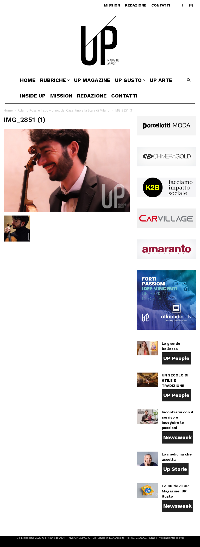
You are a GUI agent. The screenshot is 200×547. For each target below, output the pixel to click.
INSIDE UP (33, 96)
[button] (188, 80)
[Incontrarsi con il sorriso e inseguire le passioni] (147, 416)
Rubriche (53, 80)
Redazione (135, 5)
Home (27, 80)
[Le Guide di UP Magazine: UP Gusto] (147, 490)
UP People (176, 358)
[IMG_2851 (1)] (67, 210)
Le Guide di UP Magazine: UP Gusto (175, 491)
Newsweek (177, 437)
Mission (112, 5)
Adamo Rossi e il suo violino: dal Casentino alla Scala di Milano (64, 110)
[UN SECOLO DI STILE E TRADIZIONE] (147, 380)
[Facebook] (182, 5)
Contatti (160, 5)
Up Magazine (92, 80)
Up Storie (175, 469)
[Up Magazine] (100, 41)
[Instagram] (191, 5)
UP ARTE (161, 80)
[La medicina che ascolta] (147, 459)
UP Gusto (128, 80)
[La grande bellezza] (147, 348)
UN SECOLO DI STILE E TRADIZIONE (175, 380)
